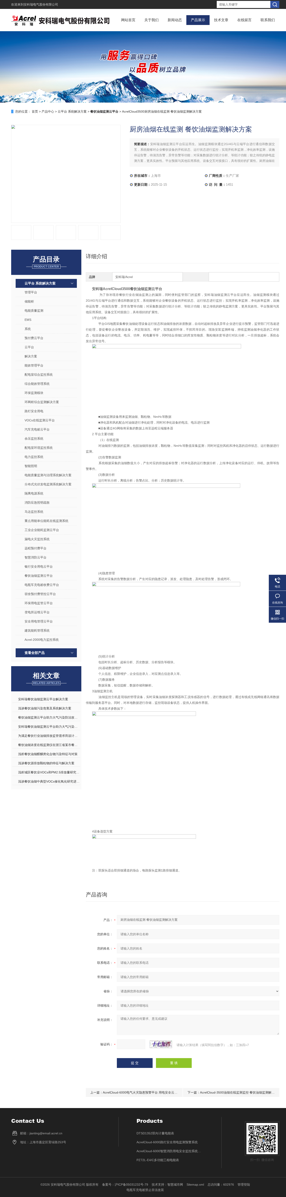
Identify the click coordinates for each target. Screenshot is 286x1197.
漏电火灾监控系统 (37, 539)
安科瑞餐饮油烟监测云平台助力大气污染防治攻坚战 (49, 726)
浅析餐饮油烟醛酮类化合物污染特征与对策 (48, 754)
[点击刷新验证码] (161, 1044)
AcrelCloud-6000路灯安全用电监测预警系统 (167, 1142)
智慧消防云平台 (35, 557)
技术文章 (221, 20)
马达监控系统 (34, 511)
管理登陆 (244, 1184)
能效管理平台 (34, 365)
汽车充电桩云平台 (37, 429)
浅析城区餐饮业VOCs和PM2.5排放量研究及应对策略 (49, 772)
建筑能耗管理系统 (37, 630)
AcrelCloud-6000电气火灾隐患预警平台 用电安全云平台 (142, 1092)
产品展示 (198, 20)
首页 (35, 111)
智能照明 (31, 466)
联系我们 (268, 20)
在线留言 (244, 20)
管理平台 (31, 292)
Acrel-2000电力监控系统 (42, 639)
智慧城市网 (175, 1184)
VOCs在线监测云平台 (40, 420)
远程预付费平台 (35, 548)
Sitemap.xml (195, 1184)
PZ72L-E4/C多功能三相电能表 (158, 1160)
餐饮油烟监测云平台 (39, 575)
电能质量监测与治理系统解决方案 (48, 475)
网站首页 (128, 20)
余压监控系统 (34, 438)
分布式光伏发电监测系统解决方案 (48, 484)
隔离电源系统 (34, 493)
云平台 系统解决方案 (72, 111)
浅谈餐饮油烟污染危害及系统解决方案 (44, 708)
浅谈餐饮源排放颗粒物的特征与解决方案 (46, 763)
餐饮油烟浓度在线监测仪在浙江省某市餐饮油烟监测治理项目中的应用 (49, 745)
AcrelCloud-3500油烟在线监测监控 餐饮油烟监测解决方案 (240, 1092)
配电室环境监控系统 (39, 447)
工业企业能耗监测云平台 (42, 530)
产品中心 (48, 111)
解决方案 (31, 356)
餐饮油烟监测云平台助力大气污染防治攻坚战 (49, 717)
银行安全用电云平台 (39, 566)
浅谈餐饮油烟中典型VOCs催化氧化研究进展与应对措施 (49, 781)
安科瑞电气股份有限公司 (41, 4)
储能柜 (29, 301)
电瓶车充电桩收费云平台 (42, 585)
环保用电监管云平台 (39, 603)
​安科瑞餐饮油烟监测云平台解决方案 (43, 699)
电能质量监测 (34, 310)
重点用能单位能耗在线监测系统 (46, 521)
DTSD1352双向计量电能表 (155, 1133)
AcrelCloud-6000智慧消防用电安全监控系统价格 (170, 1151)
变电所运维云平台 (37, 612)
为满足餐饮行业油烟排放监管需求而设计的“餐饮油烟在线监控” (49, 736)
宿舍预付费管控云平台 (40, 594)
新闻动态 (175, 20)
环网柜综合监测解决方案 (42, 402)
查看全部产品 (35, 653)
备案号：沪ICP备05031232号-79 (125, 1184)
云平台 (29, 347)
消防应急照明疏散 (37, 502)
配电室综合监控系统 (39, 374)
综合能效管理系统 (37, 383)
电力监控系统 (34, 457)
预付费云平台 (34, 338)
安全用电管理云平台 (39, 621)
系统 (28, 329)
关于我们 (151, 20)
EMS (28, 319)
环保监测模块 (34, 393)
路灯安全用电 (34, 411)
